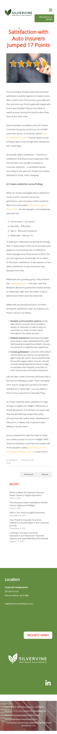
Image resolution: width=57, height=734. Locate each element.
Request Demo (38, 635)
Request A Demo (46, 18)
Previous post (28, 474)
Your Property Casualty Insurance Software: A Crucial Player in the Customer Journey (29, 522)
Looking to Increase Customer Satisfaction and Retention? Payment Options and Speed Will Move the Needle (29, 535)
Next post (45, 474)
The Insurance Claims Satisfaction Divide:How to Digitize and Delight (29, 504)
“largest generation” (19, 283)
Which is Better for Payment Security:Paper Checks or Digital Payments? (27, 494)
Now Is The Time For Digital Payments (27, 512)
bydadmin (13, 460)
